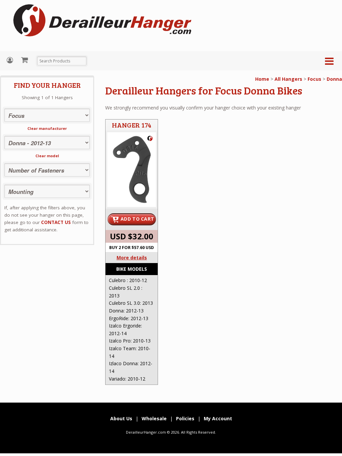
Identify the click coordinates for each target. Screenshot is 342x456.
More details (132, 257)
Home (262, 79)
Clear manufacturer (47, 128)
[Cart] (25, 59)
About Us (121, 418)
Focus (314, 79)
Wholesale (154, 418)
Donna (334, 79)
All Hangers (288, 79)
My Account (11, 60)
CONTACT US (56, 222)
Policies (185, 418)
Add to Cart (137, 219)
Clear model (47, 155)
